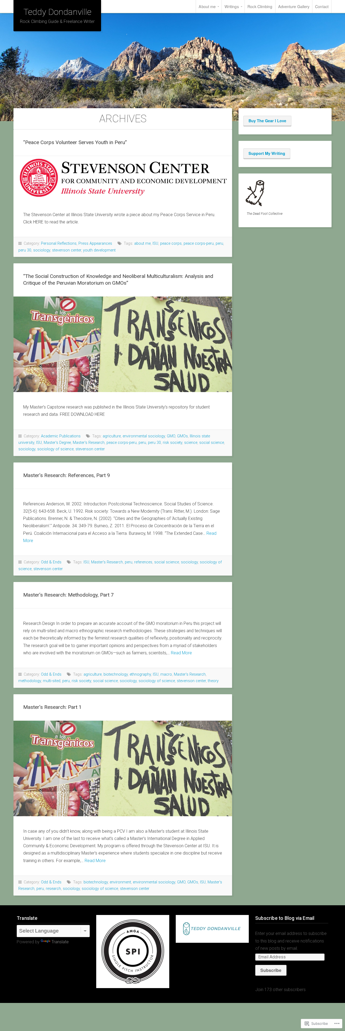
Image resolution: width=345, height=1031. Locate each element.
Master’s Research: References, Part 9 (66, 475)
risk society (172, 442)
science (190, 442)
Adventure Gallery (294, 6)
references (143, 562)
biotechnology (116, 674)
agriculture (112, 436)
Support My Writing (267, 153)
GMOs (182, 436)
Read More (181, 652)
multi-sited (51, 681)
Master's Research (89, 442)
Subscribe (270, 970)
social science (211, 442)
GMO (171, 436)
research (53, 888)
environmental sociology (144, 436)
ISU (155, 243)
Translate (60, 941)
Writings (232, 6)
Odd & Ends (51, 562)
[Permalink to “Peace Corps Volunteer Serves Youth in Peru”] (122, 178)
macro (166, 674)
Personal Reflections (59, 243)
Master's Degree (57, 442)
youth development (99, 250)
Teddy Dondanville (57, 12)
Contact (322, 6)
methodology (29, 681)
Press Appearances (95, 243)
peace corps (171, 243)
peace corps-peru (199, 243)
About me (207, 6)
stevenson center (66, 250)
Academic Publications (61, 436)
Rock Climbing (259, 6)
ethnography (140, 674)
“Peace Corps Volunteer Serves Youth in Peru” (75, 142)
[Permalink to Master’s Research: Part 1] (122, 768)
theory (213, 681)
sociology (41, 250)
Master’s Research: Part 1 (52, 707)
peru (219, 243)
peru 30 (24, 250)
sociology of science (55, 449)
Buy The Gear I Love (267, 120)
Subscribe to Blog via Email (284, 918)
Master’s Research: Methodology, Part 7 (68, 595)
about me (142, 243)
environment (120, 882)
